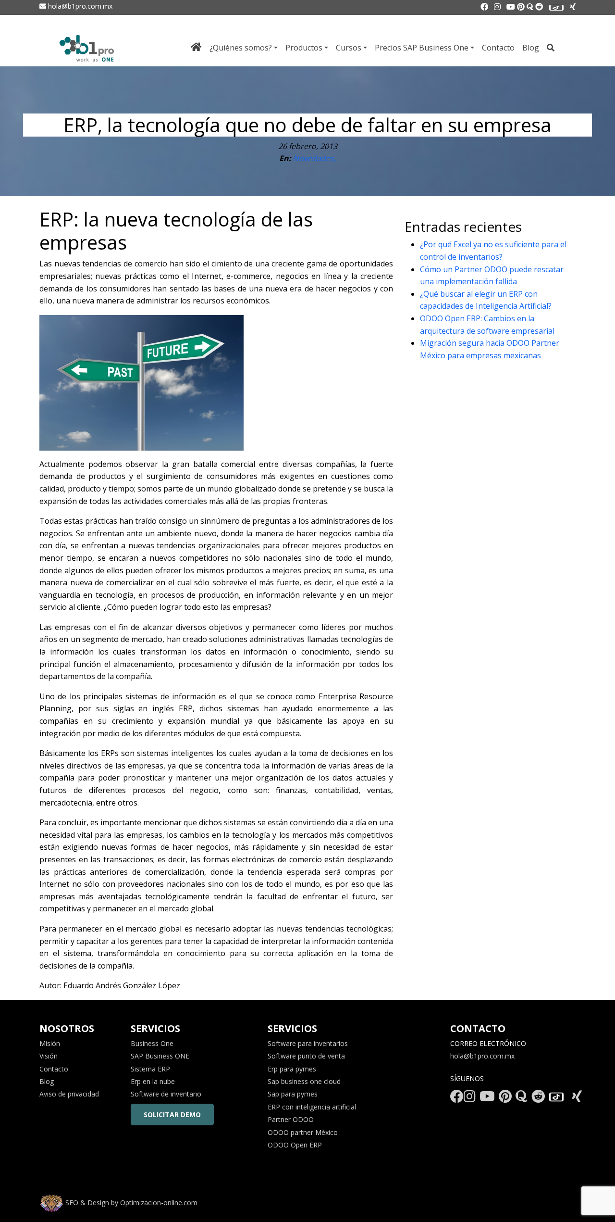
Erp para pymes (292, 1068)
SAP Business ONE (160, 1055)
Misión (49, 1043)
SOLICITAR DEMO (172, 1114)
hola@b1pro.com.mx (79, 6)
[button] (27, 1194)
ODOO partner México (303, 1132)
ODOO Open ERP (295, 1144)
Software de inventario (166, 1093)
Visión (48, 1055)
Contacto (498, 47)
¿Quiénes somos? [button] (240, 47)
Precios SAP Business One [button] (421, 47)
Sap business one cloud (304, 1081)
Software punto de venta (306, 1055)
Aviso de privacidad (69, 1093)
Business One (152, 1043)
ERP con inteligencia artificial (312, 1106)
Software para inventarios (308, 1043)
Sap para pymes (293, 1093)
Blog (530, 47)
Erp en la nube (153, 1081)
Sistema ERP (150, 1068)
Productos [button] (303, 47)
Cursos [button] (348, 47)
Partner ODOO (291, 1119)
